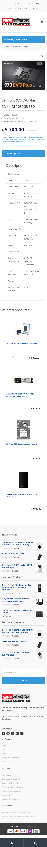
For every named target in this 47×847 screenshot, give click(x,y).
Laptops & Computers (10, 799)
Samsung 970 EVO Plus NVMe (25, 139)
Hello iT (15, 826)
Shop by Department (17, 39)
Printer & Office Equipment (12, 787)
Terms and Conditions (10, 758)
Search (23, 680)
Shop (10, 9)
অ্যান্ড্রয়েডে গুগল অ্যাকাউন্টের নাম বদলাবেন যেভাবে (16, 812)
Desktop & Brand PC (10, 783)
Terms (31, 4)
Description (13, 153)
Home (10, 4)
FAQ (37, 4)
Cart (16, 9)
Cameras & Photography (11, 779)
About (17, 4)
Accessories (6, 775)
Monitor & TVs (7, 795)
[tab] (23, 153)
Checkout (5, 753)
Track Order (24, 9)
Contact (24, 4)
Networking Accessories (11, 791)
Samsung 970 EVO (8, 139)
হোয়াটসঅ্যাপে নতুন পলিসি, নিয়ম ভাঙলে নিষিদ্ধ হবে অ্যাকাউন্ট (19, 816)
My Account (34, 9)
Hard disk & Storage (16, 137)
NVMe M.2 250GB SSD (35, 137)
